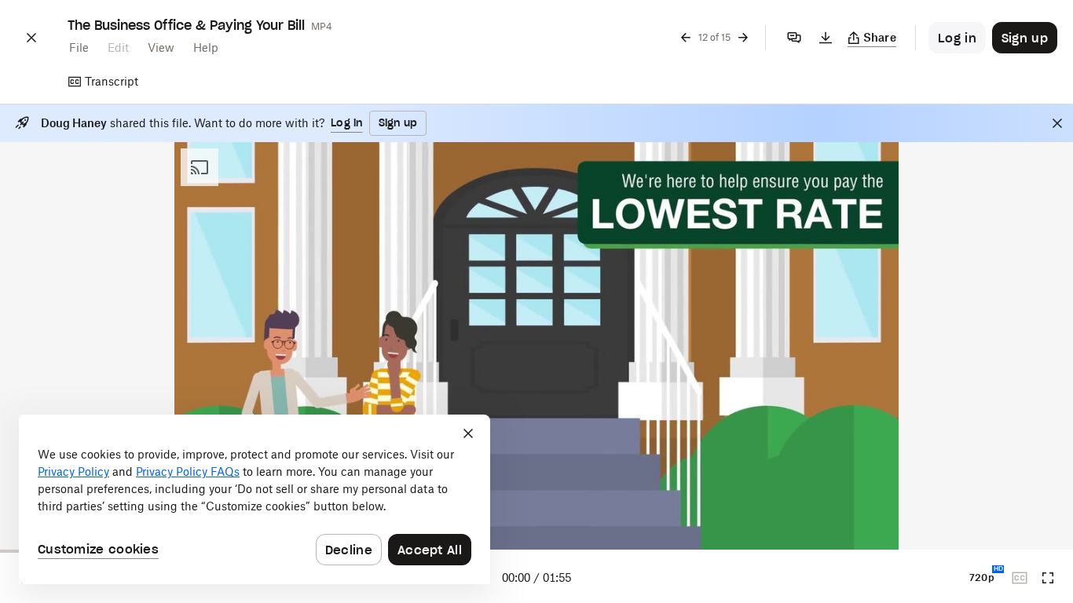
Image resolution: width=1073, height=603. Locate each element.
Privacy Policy (73, 471)
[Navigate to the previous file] (685, 37)
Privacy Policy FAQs (188, 471)
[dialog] (254, 499)
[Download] (825, 37)
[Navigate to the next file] (743, 37)
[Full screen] (1047, 577)
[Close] (31, 37)
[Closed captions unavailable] (1019, 577)
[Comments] (794, 37)
